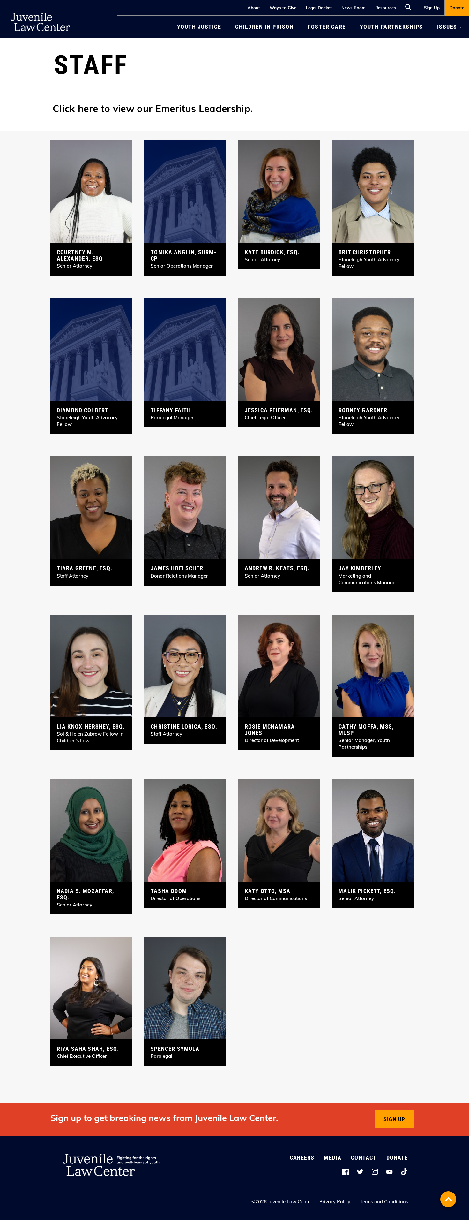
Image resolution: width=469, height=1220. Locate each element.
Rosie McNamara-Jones (271, 729)
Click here (75, 108)
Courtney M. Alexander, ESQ (80, 255)
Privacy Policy (334, 1202)
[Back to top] (448, 1199)
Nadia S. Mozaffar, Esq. (85, 894)
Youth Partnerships (391, 26)
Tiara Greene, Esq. (84, 568)
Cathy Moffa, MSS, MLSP (366, 729)
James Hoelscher (177, 568)
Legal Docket (319, 7)
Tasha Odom (169, 891)
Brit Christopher (365, 252)
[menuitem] (431, 8)
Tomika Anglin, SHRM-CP (184, 255)
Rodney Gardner (363, 410)
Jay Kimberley (360, 568)
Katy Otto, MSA (268, 891)
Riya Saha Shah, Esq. (88, 1048)
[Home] (40, 9)
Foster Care (327, 26)
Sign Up (432, 7)
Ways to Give (283, 7)
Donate (457, 7)
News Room (353, 7)
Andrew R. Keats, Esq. (277, 568)
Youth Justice (199, 26)
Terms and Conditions (384, 1202)
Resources (385, 7)
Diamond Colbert (83, 410)
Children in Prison (264, 26)
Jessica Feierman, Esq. (279, 410)
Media (332, 1157)
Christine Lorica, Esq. (184, 726)
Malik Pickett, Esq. (367, 891)
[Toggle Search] (410, 6)
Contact (363, 1157)
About (254, 7)
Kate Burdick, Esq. (272, 252)
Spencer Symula (175, 1048)
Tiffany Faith (171, 410)
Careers (302, 1157)
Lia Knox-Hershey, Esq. (91, 726)
